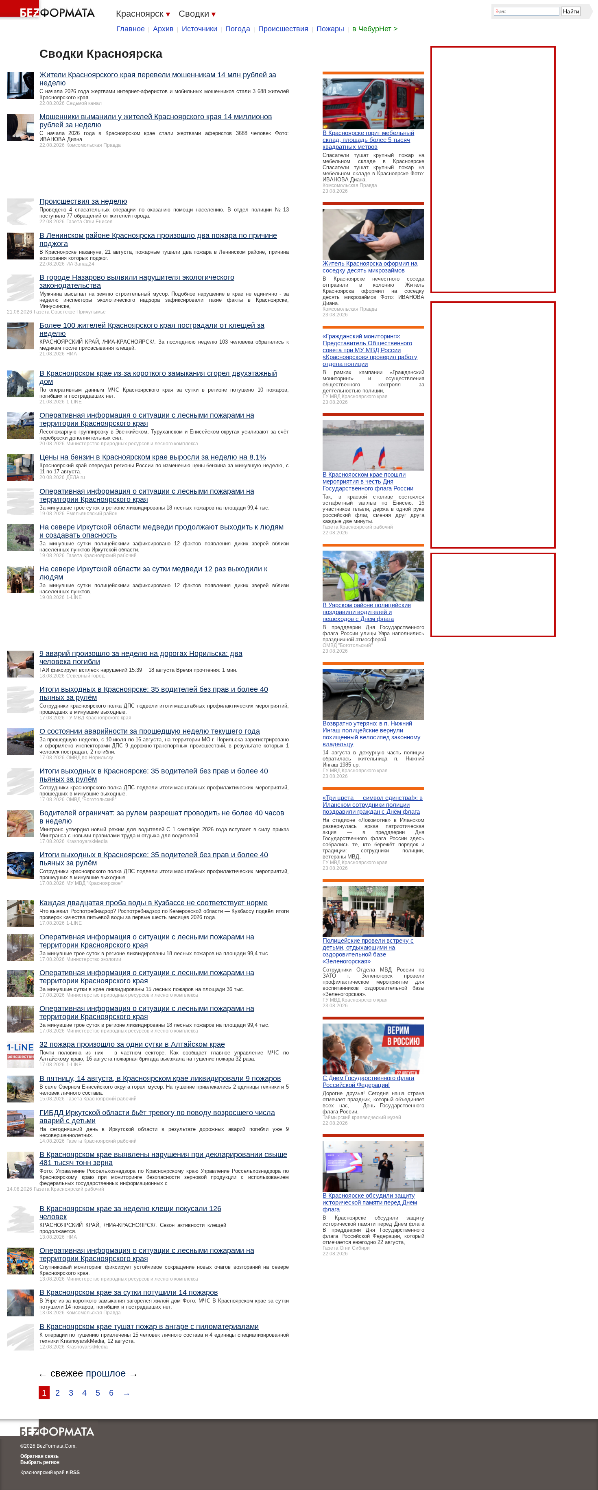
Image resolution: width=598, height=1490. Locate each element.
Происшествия (283, 29)
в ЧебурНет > (375, 29)
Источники (199, 29)
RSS (75, 1472)
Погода (237, 29)
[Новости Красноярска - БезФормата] (49, 10)
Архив (163, 29)
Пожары (330, 29)
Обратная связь (39, 1456)
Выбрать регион (39, 1462)
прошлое (106, 1373)
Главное (130, 29)
